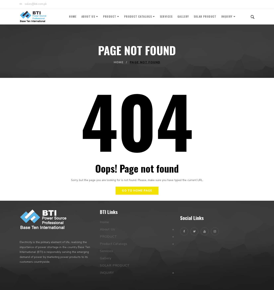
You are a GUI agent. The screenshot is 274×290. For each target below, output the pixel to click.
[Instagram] (215, 231)
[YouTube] (205, 231)
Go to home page (137, 190)
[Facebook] (184, 231)
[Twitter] (194, 231)
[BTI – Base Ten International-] (33, 16)
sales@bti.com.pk (35, 4)
